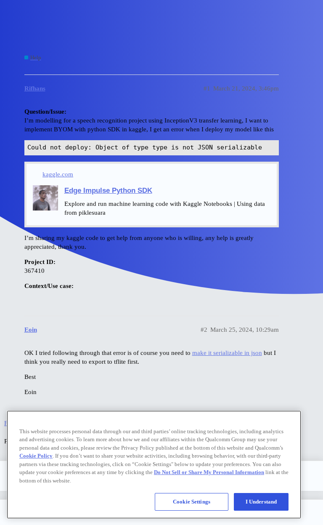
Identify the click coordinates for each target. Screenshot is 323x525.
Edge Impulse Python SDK (108, 190)
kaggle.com (57, 174)
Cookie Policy (36, 456)
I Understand (261, 501)
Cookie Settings (191, 501)
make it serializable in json (227, 352)
